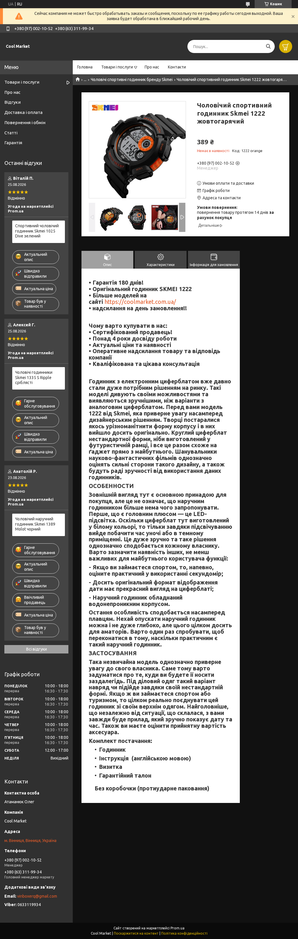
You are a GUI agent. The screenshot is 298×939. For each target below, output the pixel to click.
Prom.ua (178, 928)
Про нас (152, 67)
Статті (10, 132)
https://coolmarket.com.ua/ (140, 302)
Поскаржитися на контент (136, 933)
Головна (85, 67)
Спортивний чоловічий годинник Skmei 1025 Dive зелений (37, 230)
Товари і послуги (117, 67)
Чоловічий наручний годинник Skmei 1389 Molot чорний (35, 524)
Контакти (177, 67)
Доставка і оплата (23, 112)
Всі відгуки (36, 649)
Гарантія (13, 142)
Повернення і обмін (24, 122)
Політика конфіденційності (184, 933)
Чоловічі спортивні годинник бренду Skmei (132, 79)
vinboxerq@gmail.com (37, 896)
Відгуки (12, 102)
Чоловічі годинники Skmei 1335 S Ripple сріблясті (33, 377)
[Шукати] (268, 46)
